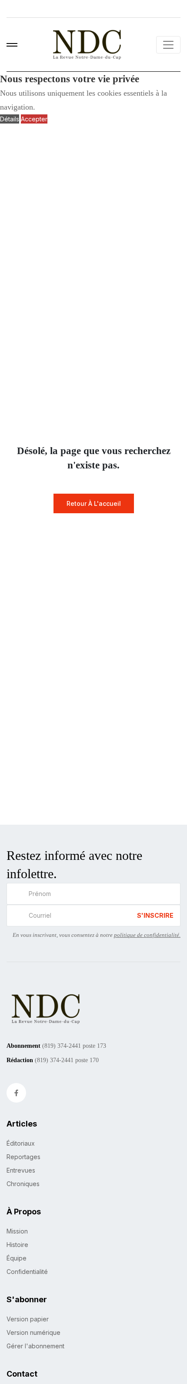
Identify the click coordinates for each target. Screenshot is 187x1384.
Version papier (28, 1319)
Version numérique (33, 1332)
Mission (17, 1231)
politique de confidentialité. (147, 935)
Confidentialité (27, 1271)
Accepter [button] (34, 119)
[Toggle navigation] (168, 44)
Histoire (17, 1244)
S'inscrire (155, 915)
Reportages (23, 1156)
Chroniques (23, 1183)
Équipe (17, 1258)
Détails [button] (9, 119)
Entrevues (21, 1170)
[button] (12, 44)
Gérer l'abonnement (35, 1346)
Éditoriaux (21, 1143)
